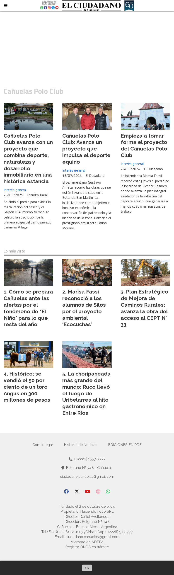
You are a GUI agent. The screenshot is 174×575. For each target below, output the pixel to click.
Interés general (15, 189)
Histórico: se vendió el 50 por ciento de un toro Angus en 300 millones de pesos (27, 387)
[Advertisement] (87, 45)
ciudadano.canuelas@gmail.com (87, 476)
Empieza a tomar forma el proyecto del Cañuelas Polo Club (144, 145)
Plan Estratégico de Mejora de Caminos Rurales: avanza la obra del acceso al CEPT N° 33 (144, 308)
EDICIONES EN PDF (125, 445)
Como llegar (42, 445)
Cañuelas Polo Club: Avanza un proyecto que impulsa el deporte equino (86, 149)
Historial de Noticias (80, 445)
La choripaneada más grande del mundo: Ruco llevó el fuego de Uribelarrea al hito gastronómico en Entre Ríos (86, 393)
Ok (87, 568)
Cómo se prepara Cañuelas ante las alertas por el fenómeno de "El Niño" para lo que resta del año (28, 308)
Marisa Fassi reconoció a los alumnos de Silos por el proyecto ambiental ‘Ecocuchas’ (84, 308)
